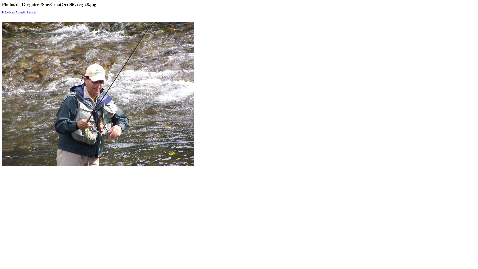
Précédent (8, 12)
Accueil (20, 12)
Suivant (31, 12)
